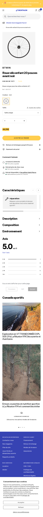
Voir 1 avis (6, 253)
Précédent (11, 289)
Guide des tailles (35, 107)
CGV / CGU (27, 466)
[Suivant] (38, 190)
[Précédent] (33, 190)
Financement (28, 440)
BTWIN (6, 67)
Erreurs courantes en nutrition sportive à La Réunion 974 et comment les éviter (21, 405)
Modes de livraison (30, 447)
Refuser (21, 507)
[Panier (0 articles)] (39, 10)
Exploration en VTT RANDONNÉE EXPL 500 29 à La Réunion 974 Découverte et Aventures (21, 336)
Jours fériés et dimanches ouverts (9, 452)
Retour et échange (30, 444)
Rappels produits (8, 457)
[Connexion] (36, 10)
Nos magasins (7, 444)
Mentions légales (30, 475)
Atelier (4, 470)
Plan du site (6, 447)
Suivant (32, 289)
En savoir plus (27, 5)
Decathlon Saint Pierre (28, 172)
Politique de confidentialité (29, 471)
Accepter (21, 502)
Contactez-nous (8, 440)
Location (5, 466)
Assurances (28, 451)
